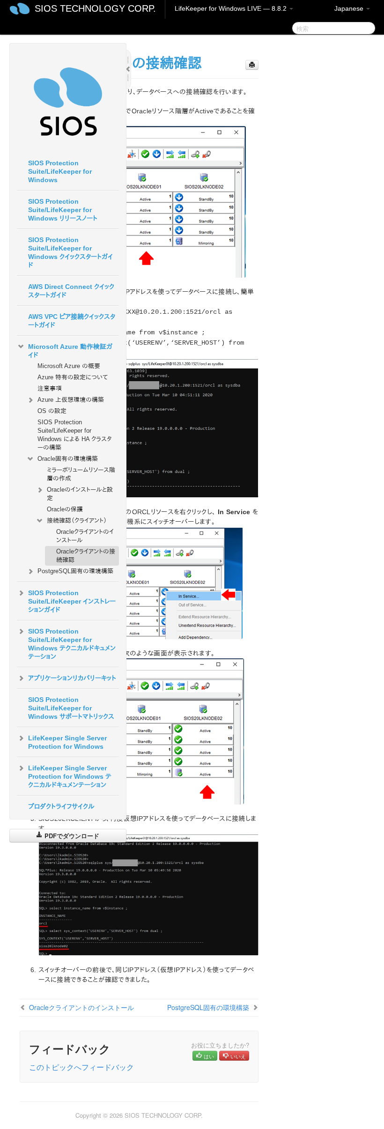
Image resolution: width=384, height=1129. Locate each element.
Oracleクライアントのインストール (85, 536)
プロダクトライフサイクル (61, 806)
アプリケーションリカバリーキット (72, 678)
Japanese (349, 8)
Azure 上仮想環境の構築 (70, 399)
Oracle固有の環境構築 (67, 458)
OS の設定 (51, 410)
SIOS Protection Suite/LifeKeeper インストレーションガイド (72, 601)
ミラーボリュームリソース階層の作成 (81, 474)
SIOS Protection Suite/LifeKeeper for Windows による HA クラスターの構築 (74, 435)
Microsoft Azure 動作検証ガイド (70, 351)
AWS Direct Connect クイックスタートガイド (71, 291)
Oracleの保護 (65, 509)
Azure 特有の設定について (72, 377)
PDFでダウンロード (71, 835)
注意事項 (49, 388)
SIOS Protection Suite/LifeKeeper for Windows (60, 171)
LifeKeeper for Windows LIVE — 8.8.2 (231, 8)
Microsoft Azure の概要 (68, 365)
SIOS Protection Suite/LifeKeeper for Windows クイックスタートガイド (70, 252)
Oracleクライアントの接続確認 (85, 555)
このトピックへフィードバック (81, 1067)
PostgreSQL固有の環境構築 (75, 571)
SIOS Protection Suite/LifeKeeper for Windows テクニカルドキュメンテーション (72, 643)
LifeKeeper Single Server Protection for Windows (67, 742)
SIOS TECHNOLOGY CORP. (95, 8)
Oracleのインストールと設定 (80, 494)
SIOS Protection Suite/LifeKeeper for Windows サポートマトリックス (71, 708)
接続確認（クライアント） (77, 520)
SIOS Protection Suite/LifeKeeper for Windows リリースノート (62, 210)
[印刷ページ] (251, 65)
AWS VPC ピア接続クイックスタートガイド (71, 321)
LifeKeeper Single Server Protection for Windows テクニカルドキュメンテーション (69, 776)
